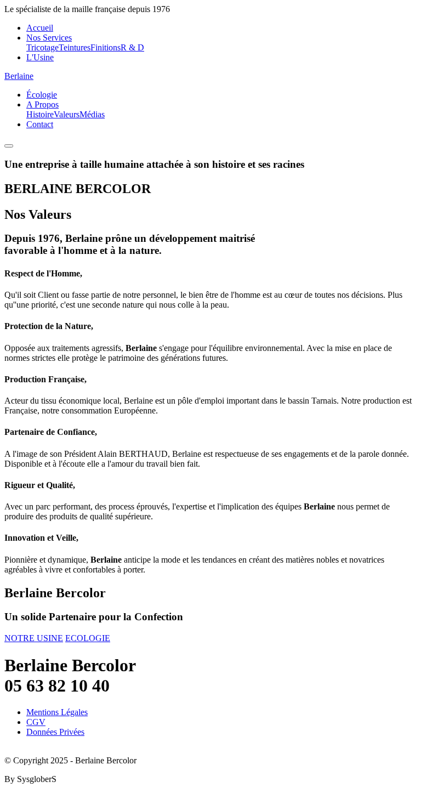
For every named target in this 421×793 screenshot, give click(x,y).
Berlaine (18, 76)
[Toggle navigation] (8, 146)
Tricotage (42, 47)
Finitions (105, 47)
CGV (35, 722)
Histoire (40, 114)
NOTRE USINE (33, 638)
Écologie (41, 94)
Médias (92, 114)
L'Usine (40, 57)
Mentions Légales (57, 712)
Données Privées (55, 732)
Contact (39, 124)
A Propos (42, 104)
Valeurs (66, 114)
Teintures (74, 47)
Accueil (39, 27)
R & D (132, 47)
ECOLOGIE (87, 638)
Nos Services (49, 37)
